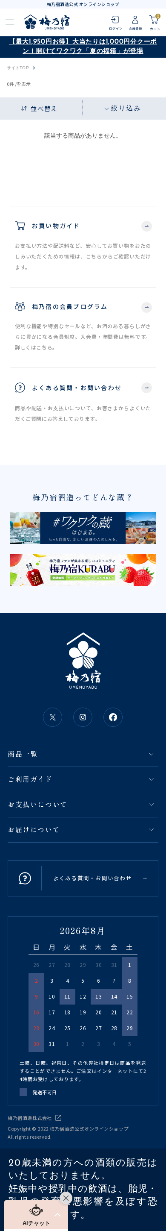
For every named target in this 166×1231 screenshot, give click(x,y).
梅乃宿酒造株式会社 (30, 1117)
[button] (36, 1214)
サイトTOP (18, 68)
